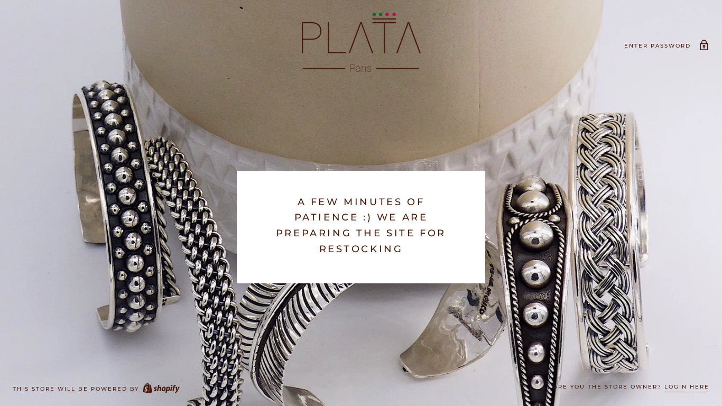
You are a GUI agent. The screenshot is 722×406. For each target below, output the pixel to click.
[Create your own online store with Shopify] (161, 388)
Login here (686, 386)
